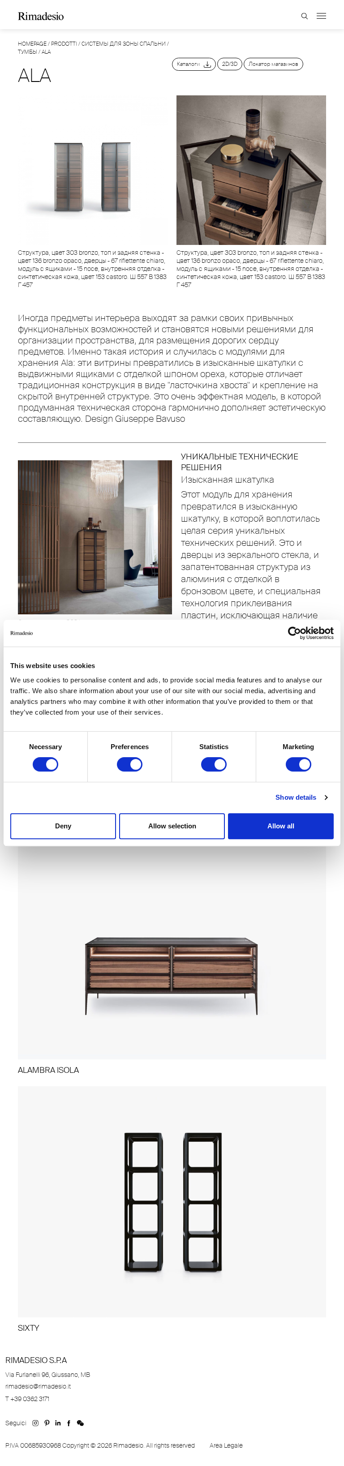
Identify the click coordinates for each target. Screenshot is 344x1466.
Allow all (280, 826)
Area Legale (226, 1445)
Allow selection (172, 826)
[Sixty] (172, 1209)
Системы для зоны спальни (124, 43)
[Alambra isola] (172, 952)
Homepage (32, 43)
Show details (295, 797)
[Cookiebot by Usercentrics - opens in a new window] (294, 633)
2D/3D (229, 64)
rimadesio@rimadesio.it (38, 1386)
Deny (63, 826)
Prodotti (64, 43)
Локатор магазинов (273, 64)
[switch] (129, 764)
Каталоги (190, 64)
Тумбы (27, 52)
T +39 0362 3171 (27, 1399)
